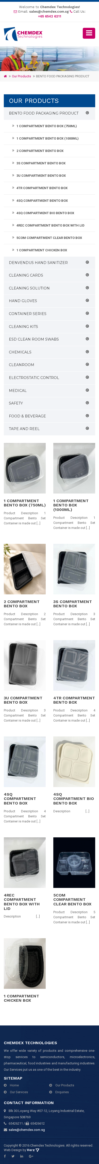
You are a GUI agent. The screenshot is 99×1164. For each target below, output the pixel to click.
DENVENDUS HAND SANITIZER (38, 262)
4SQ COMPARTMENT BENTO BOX (42, 201)
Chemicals (20, 352)
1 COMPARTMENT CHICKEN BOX (41, 250)
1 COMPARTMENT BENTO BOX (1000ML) (47, 138)
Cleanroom (21, 365)
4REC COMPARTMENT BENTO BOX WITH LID (50, 225)
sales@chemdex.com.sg (49, 11)
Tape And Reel (24, 429)
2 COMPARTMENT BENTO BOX (39, 151)
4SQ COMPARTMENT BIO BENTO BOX (45, 213)
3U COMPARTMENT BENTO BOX (41, 175)
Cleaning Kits (23, 326)
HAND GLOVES (23, 301)
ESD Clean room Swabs (34, 339)
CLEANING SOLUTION (29, 288)
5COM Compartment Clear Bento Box (49, 238)
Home (14, 1085)
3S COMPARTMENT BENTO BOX (40, 163)
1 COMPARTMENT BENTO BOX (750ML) (46, 126)
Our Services (19, 1092)
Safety (16, 403)
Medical (18, 390)
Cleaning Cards (26, 275)
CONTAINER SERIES (27, 313)
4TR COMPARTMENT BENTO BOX (42, 188)
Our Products (64, 1085)
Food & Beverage (27, 416)
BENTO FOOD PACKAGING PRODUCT (43, 113)
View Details (23, 468)
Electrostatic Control (34, 377)
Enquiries (62, 1092)
